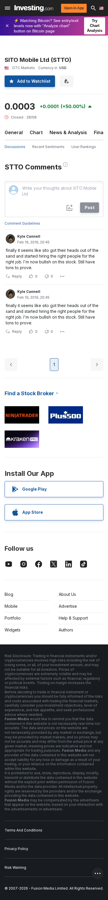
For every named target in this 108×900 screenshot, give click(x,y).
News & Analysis (68, 132)
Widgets (12, 629)
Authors (66, 629)
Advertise (68, 606)
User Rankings (83, 147)
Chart (36, 132)
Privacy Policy (16, 849)
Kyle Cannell (28, 236)
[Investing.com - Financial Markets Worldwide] (33, 8)
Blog (9, 594)
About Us (67, 594)
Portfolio (13, 618)
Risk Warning (15, 867)
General (14, 132)
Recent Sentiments (48, 147)
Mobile (11, 606)
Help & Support (73, 618)
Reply (17, 276)
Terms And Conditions (23, 830)
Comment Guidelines (22, 223)
